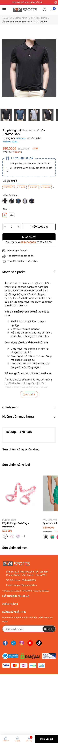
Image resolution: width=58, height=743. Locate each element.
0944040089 (28, 242)
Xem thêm (29, 394)
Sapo (47, 591)
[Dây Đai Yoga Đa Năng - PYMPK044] (20, 493)
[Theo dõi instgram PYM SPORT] (22, 643)
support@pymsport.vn (25, 585)
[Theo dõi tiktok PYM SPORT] (39, 643)
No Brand (21, 138)
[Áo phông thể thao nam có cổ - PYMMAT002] (29, 68)
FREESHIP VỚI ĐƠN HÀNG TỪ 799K (27, 2)
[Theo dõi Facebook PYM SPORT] (5, 643)
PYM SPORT (27, 591)
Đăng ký (49, 628)
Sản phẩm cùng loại (16, 464)
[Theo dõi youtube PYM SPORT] (30, 643)
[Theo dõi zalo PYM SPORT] (13, 643)
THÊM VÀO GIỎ (39, 226)
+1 (24, 536)
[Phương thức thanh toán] (23, 665)
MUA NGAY (29, 236)
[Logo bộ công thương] (29, 655)
